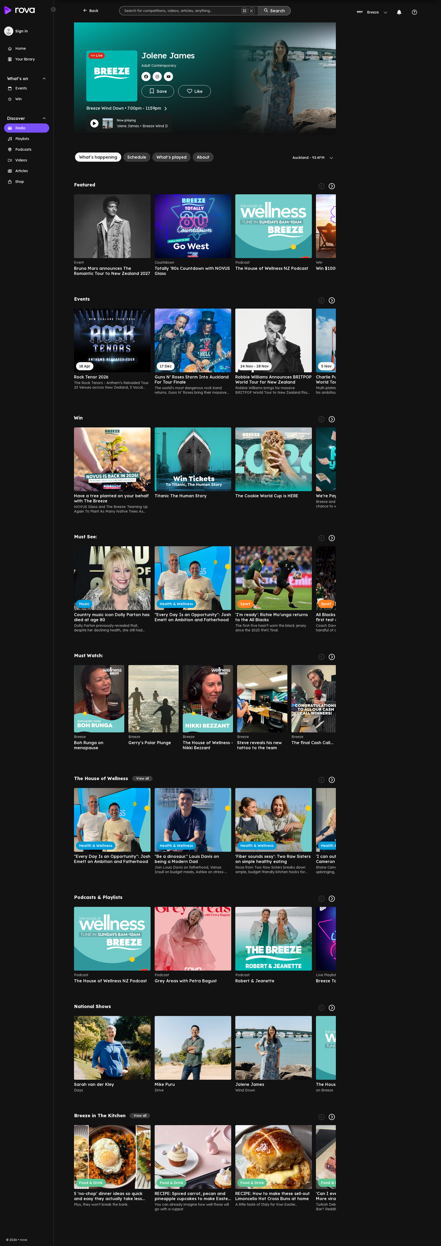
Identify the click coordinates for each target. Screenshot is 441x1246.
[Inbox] (399, 12)
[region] (205, 235)
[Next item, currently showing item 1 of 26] (332, 300)
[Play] (94, 123)
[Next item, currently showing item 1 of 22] (332, 538)
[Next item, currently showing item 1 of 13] (332, 419)
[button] (142, 778)
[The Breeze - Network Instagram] (157, 76)
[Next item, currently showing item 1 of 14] (332, 1117)
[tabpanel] (205, 696)
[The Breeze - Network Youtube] (168, 76)
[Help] (414, 12)
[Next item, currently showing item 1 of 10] (332, 899)
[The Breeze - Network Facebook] (146, 76)
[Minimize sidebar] (53, 9)
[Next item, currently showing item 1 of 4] (332, 186)
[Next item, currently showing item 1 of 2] (332, 1008)
